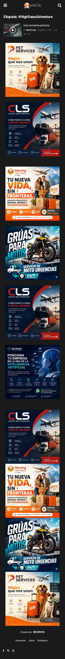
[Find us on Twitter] (8, 651)
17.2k (28, 34)
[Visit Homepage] (32, 5)
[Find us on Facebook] (3, 651)
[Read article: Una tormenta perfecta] (13, 30)
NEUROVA (39, 632)
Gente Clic (31, 30)
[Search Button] (59, 5)
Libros (31, 640)
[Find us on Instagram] (13, 651)
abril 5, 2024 (46, 30)
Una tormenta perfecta (36, 25)
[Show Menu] (5, 5)
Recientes (21, 640)
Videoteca (42, 640)
